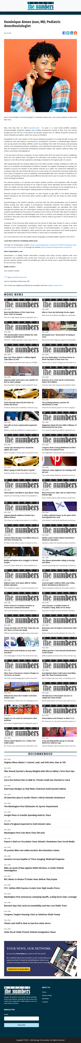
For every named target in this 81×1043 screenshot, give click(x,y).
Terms (44, 992)
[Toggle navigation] (5, 13)
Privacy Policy (47, 995)
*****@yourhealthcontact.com (15, 277)
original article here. (55, 285)
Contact (45, 1002)
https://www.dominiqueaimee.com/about (56, 247)
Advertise (45, 999)
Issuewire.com (33, 128)
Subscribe (21, 1025)
